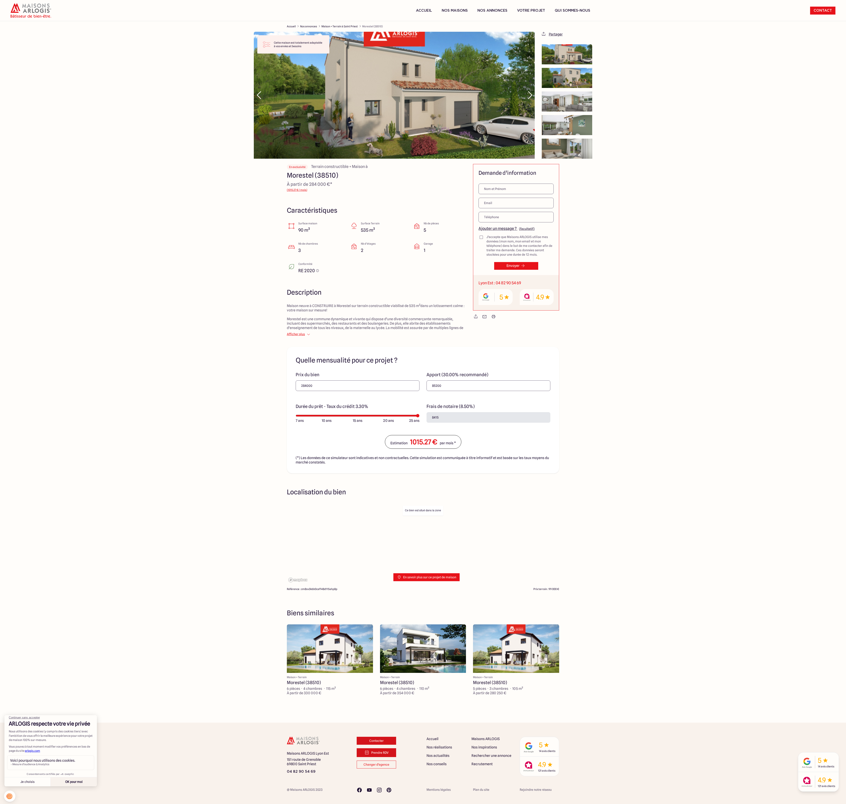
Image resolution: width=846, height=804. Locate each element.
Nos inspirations (484, 747)
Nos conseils (437, 764)
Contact (823, 10)
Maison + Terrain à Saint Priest (339, 26)
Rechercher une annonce (491, 756)
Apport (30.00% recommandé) (457, 374)
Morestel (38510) (372, 26)
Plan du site (481, 789)
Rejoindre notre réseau (536, 789)
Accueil (424, 10)
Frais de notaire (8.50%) (451, 406)
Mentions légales (439, 789)
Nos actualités (438, 756)
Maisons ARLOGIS (485, 739)
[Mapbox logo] (298, 580)
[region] (423, 543)
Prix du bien (307, 374)
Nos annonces (308, 26)
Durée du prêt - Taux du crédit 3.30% (332, 406)
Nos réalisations (439, 747)
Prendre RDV (380, 752)
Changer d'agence (376, 764)
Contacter (376, 741)
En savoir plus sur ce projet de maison (429, 577)
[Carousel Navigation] (394, 95)
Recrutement (482, 764)
